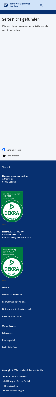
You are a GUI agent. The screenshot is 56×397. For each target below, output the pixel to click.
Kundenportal (8, 340)
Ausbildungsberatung (12, 316)
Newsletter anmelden (12, 294)
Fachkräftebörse (9, 347)
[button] (41, 5)
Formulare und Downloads (14, 301)
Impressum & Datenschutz (16, 376)
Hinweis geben (11, 386)
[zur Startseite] (16, 5)
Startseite (6, 167)
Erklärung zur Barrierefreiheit (17, 381)
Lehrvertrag (7, 333)
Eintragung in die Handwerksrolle (17, 309)
